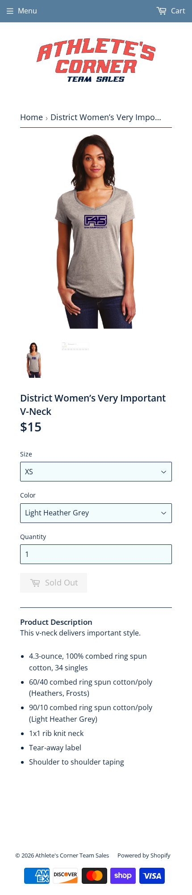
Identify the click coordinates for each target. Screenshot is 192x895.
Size (26, 454)
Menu (27, 11)
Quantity (33, 536)
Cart (177, 11)
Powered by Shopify (144, 855)
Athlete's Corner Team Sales (72, 855)
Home (31, 117)
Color (28, 495)
